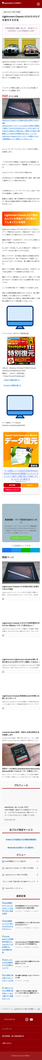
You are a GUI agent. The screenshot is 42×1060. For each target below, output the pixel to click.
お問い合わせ (7, 1043)
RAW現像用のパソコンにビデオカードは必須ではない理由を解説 (27, 901)
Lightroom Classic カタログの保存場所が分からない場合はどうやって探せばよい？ (21, 618)
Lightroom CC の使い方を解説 (11, 12)
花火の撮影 (26, 961)
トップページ (7, 1029)
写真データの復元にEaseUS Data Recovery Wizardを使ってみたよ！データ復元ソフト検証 (21, 765)
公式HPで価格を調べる (12, 387)
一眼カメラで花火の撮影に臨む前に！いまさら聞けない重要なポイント (27, 987)
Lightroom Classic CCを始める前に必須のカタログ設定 (20, 582)
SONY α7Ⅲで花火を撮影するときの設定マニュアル (27, 957)
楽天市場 (12, 492)
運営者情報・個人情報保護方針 (13, 1036)
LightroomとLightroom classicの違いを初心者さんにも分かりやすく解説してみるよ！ (21, 654)
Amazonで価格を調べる (12, 392)
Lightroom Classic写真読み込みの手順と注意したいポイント (20, 691)
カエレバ (24, 488)
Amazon (30, 492)
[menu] (38, 4)
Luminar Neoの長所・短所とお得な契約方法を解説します (20, 727)
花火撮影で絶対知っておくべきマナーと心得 (27, 971)
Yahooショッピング (12, 497)
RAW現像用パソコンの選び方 (31, 905)
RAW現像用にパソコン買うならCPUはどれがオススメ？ (27, 918)
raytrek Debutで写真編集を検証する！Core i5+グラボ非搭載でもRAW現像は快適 (27, 938)
